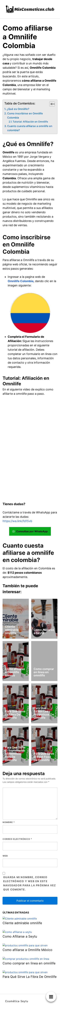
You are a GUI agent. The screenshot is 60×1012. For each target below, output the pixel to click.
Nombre (9, 822)
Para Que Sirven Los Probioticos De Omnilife (44, 712)
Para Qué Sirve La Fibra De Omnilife (15, 714)
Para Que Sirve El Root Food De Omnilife (44, 757)
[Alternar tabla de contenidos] (50, 104)
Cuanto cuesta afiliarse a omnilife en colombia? (29, 128)
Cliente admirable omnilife (12, 630)
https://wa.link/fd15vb (17, 521)
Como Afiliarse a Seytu (44, 631)
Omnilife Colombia (20, 281)
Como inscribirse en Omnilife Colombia (25, 115)
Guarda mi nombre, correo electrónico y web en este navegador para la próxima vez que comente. (29, 883)
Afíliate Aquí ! (30, 323)
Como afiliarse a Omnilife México (15, 672)
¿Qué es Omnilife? (18, 109)
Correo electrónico (17, 839)
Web (5, 855)
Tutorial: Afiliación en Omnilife (30, 121)
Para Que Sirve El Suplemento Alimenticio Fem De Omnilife (15, 754)
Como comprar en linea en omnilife (44, 672)
